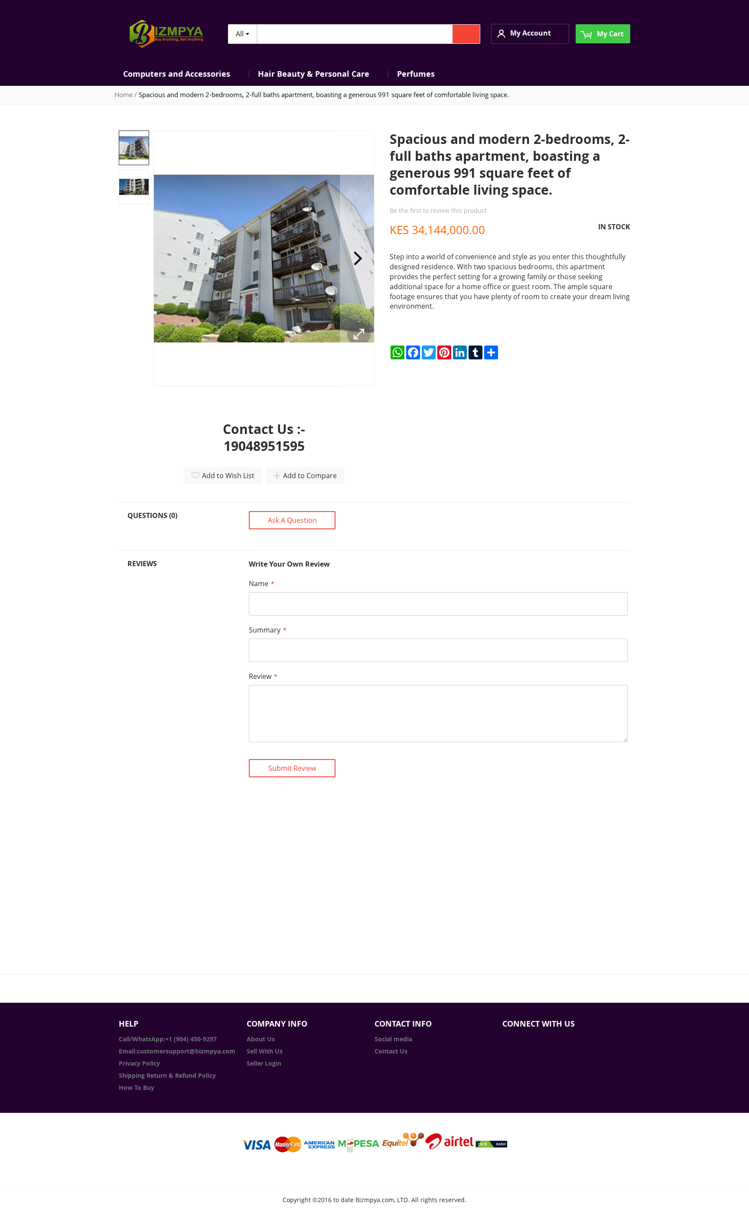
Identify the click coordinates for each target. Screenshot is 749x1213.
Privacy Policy (139, 1063)
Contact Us (390, 1051)
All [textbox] (240, 34)
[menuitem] (181, 74)
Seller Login (264, 1063)
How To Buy (136, 1087)
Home (123, 94)
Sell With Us (265, 1051)
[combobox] (242, 34)
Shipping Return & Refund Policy (167, 1075)
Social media (393, 1039)
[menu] (374, 74)
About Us (261, 1039)
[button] (530, 33)
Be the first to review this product (438, 210)
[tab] (183, 526)
